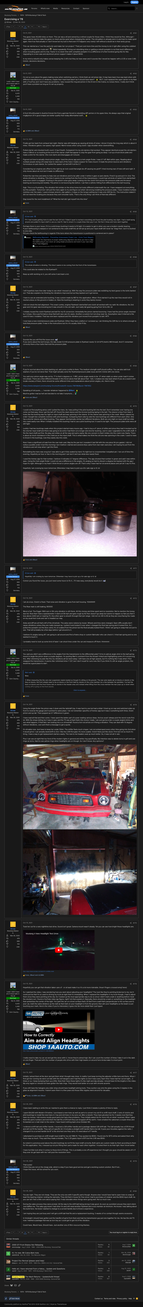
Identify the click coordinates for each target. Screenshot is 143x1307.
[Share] (130, 33)
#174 (135, 705)
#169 (135, 366)
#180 (135, 1191)
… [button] (16, 27)
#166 (135, 257)
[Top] (133, 1298)
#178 (135, 1104)
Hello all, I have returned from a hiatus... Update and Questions (38, 1269)
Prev (8, 27)
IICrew (8, 22)
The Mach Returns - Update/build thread (42, 1277)
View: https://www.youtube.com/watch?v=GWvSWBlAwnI (38, 1051)
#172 (135, 598)
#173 (135, 650)
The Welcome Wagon (38, 1255)
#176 (135, 984)
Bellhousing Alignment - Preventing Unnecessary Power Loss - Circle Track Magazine (64, 237)
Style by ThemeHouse (58, 1304)
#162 (135, 73)
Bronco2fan (126, 1246)
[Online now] (13, 77)
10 (28, 27)
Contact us (99, 1298)
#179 (135, 1161)
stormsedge (16, 1247)
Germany (16, 132)
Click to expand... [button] (80, 690)
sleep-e (14, 1263)
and (32, 131)
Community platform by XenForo (26, 1304)
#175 (135, 923)
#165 (135, 212)
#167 (135, 287)
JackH (14, 1271)
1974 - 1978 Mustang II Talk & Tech (40, 1271)
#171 (135, 568)
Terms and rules (110, 1298)
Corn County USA (15, 102)
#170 (135, 406)
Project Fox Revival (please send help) (28, 1261)
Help (130, 1298)
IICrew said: (29, 216)
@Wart (71, 390)
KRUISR (128, 1262)
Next (44, 27)
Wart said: (28, 672)
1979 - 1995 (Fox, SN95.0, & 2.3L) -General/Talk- (46, 1263)
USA (18, 57)
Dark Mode (15, 1298)
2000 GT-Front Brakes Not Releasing (27, 1245)
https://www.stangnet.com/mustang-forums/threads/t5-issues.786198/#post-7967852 (57, 386)
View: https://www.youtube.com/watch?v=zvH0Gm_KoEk (38, 971)
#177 (135, 1073)
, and (34, 975)
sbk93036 (15, 1255)
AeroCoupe (127, 1254)
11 (32, 27)
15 (39, 27)
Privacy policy (122, 1298)
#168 (135, 336)
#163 (135, 109)
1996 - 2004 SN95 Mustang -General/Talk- (46, 1247)
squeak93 (15, 1279)
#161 (135, 33)
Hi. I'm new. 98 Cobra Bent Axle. (25, 1253)
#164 (135, 139)
